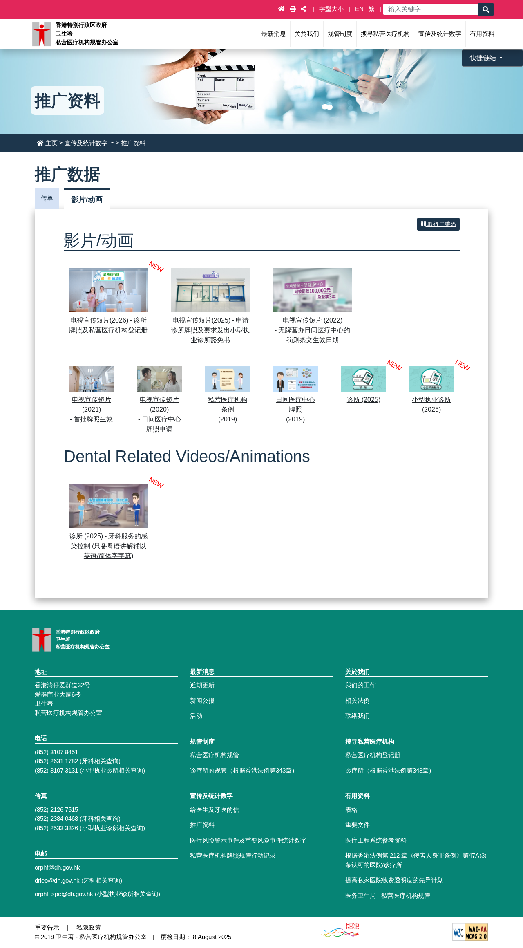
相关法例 (357, 700)
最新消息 (274, 33)
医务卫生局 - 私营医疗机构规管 (387, 895)
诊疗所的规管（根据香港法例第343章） (244, 770)
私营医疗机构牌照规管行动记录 (233, 855)
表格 (351, 809)
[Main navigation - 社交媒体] (303, 8)
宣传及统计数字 (439, 33)
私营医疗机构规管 (214, 754)
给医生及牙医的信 (214, 809)
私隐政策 (88, 927)
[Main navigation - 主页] (282, 8)
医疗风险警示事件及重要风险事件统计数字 (248, 840)
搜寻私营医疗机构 (385, 33)
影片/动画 (87, 199)
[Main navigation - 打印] (293, 8)
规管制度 (340, 33)
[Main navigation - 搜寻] (485, 9)
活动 (196, 715)
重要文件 (357, 824)
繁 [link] (372, 8)
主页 (51, 142)
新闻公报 (202, 700)
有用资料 (482, 33)
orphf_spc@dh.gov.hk (64, 893)
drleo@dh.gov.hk (57, 880)
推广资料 (202, 824)
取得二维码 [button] (441, 224)
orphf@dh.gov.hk (57, 867)
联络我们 (357, 715)
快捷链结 (484, 57)
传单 (47, 198)
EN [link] (359, 8)
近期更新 (202, 684)
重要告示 (47, 927)
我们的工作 (360, 684)
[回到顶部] (499, 903)
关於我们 (307, 33)
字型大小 (332, 8)
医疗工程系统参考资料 (376, 840)
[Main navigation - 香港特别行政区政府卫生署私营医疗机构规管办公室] (41, 33)
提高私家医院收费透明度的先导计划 (394, 879)
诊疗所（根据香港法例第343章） (390, 770)
